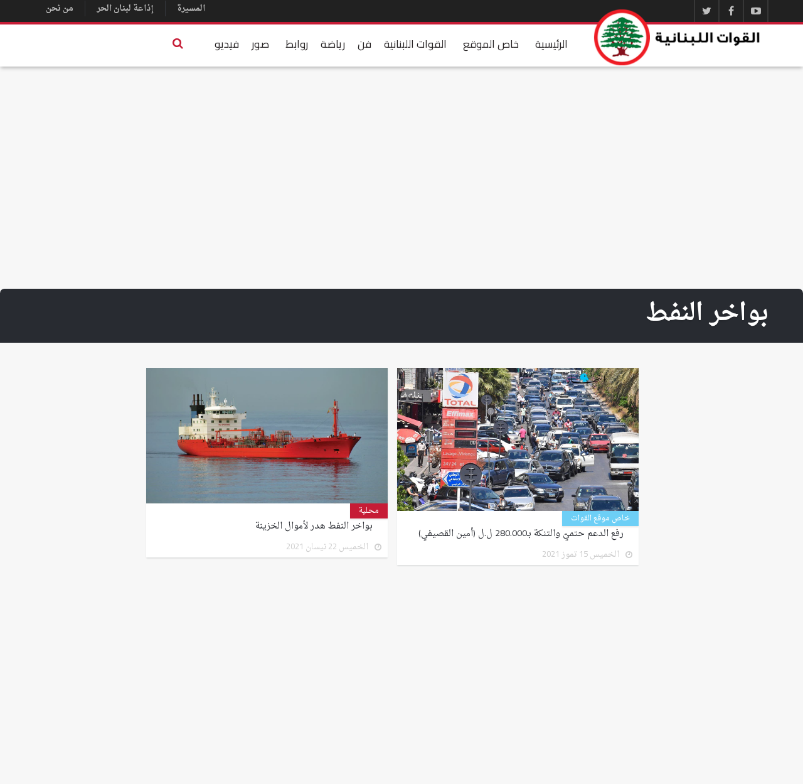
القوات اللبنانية (415, 44)
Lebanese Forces (677, 37)
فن (364, 44)
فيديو (227, 44)
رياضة (333, 44)
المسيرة (191, 8)
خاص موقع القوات (600, 518)
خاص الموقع (491, 44)
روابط (296, 44)
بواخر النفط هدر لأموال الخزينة (314, 526)
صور (260, 44)
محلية (369, 511)
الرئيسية (551, 44)
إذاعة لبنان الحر (125, 8)
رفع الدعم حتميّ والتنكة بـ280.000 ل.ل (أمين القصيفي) (521, 534)
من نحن (59, 8)
